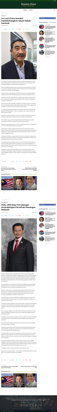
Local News (31, 183)
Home (2, 13)
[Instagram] (24, 405)
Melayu (31, 10)
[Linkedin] (27, 405)
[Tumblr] (33, 405)
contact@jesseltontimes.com (31, 402)
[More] (30, 161)
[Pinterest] (30, 405)
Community (6, 13)
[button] (54, 10)
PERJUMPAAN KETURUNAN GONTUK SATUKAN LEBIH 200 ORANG (50, 46)
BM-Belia (46, 44)
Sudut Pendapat (7, 185)
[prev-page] (2, 192)
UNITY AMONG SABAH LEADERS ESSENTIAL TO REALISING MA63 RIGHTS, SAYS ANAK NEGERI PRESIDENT (31, 186)
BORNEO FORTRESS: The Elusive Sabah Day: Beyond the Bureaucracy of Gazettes (19, 187)
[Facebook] (53, 1)
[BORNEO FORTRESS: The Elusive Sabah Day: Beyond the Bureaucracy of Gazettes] (19, 183)
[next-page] (3, 192)
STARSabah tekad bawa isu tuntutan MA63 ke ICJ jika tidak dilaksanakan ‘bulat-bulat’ (50, 53)
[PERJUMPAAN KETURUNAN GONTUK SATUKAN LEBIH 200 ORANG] (41, 46)
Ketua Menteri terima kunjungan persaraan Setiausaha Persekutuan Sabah (8, 169)
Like (54, 18)
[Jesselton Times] (28, 5)
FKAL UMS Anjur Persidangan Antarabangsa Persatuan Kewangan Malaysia (29, 169)
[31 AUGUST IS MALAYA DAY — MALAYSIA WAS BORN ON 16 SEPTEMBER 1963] (7, 183)
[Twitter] (55, 1)
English (25, 10)
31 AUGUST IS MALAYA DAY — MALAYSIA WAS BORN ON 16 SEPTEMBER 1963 (7, 187)
